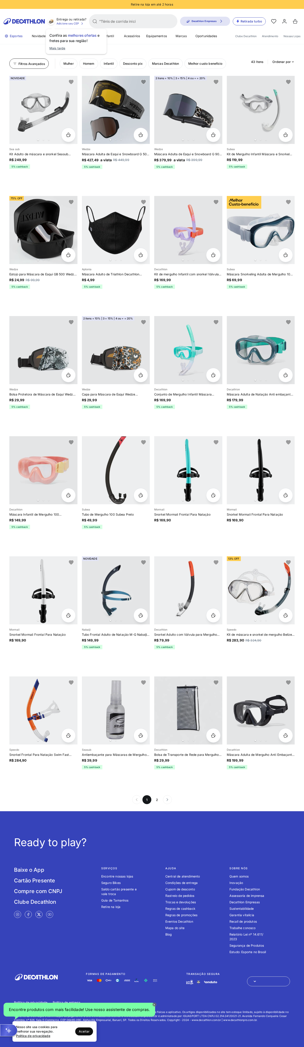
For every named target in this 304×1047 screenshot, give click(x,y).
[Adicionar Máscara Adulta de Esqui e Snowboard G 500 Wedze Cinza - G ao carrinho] (141, 135)
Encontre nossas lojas (117, 876)
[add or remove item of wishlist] (71, 82)
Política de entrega (66, 1002)
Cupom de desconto (180, 889)
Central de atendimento (182, 876)
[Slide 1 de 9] (188, 110)
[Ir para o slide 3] (48, 140)
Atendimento (270, 36)
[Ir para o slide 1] (38, 140)
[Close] (154, 1005)
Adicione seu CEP (68, 23)
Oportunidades (206, 36)
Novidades (39, 36)
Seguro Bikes (111, 883)
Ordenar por (281, 62)
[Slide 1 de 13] (261, 110)
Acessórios (132, 36)
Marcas (181, 36)
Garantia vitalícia (241, 915)
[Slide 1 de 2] (116, 710)
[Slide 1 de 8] (116, 230)
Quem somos (239, 876)
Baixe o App (29, 870)
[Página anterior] (136, 799)
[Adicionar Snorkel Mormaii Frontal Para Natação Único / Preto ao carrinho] (285, 495)
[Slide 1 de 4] (43, 110)
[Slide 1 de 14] (188, 350)
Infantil (109, 36)
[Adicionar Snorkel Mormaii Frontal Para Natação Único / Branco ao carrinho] (68, 615)
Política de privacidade (30, 1002)
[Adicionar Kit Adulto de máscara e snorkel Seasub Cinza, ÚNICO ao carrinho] (68, 135)
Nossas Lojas (292, 36)
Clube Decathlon (246, 36)
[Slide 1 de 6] (116, 110)
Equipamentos (156, 36)
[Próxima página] (167, 799)
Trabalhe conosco (242, 928)
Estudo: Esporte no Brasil (247, 952)
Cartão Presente (34, 880)
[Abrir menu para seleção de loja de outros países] (268, 981)
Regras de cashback (180, 908)
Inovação (236, 883)
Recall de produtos (243, 921)
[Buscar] (94, 21)
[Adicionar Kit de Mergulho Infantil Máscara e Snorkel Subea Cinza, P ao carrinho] (285, 135)
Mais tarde (57, 48)
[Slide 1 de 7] (261, 230)
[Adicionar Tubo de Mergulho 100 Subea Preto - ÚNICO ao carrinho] (141, 495)
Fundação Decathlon (244, 889)
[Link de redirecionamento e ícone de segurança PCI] (198, 982)
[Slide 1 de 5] (261, 350)
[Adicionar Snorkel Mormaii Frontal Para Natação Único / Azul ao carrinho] (213, 495)
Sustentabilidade (241, 908)
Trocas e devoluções (180, 902)
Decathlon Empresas (244, 902)
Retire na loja (110, 907)
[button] (79, 1011)
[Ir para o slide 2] (43, 140)
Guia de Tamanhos (115, 900)
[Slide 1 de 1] (43, 350)
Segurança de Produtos (246, 945)
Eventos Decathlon (179, 921)
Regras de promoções (181, 915)
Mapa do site (174, 928)
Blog (168, 934)
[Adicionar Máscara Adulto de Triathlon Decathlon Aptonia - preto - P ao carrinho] (141, 255)
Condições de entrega (181, 883)
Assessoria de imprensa (246, 896)
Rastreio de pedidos (179, 896)
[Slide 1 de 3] (43, 230)
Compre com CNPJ (38, 891)
